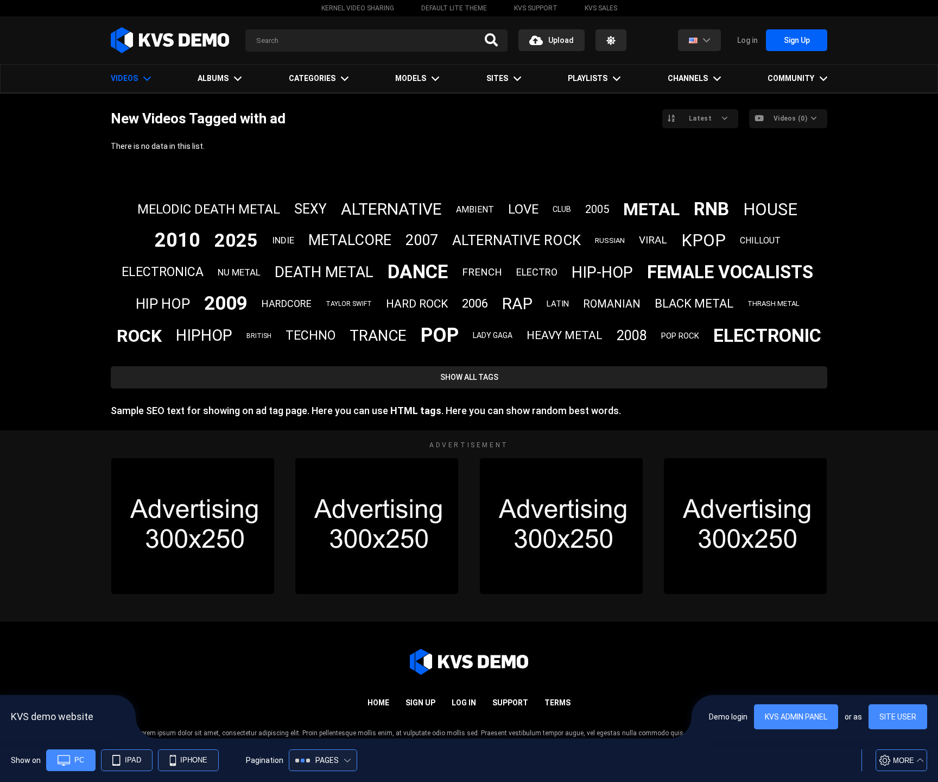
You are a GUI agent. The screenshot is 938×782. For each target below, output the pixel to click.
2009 (226, 303)
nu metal (239, 272)
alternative (391, 208)
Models (410, 78)
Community (791, 78)
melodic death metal (208, 209)
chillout (760, 240)
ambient (475, 209)
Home (378, 702)
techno (310, 335)
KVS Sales (601, 8)
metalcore (349, 240)
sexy (310, 209)
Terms (557, 702)
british (258, 336)
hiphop (204, 335)
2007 (421, 240)
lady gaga (492, 335)
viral (653, 240)
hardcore (287, 303)
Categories (312, 78)
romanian (612, 303)
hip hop (163, 304)
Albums (213, 78)
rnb (711, 209)
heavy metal (565, 335)
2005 (597, 209)
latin (558, 304)
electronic (767, 335)
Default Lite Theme (454, 8)
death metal (324, 272)
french (482, 272)
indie (283, 240)
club (562, 209)
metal (651, 209)
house (770, 209)
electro (536, 272)
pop (440, 335)
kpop (703, 240)
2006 (475, 303)
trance (378, 336)
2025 (236, 240)
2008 (632, 335)
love (523, 209)
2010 (177, 240)
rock (139, 336)
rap (517, 303)
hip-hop (602, 272)
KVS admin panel (796, 716)
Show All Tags (469, 377)
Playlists (587, 78)
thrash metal (773, 303)
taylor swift (349, 304)
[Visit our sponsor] (192, 526)
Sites (497, 78)
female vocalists (730, 272)
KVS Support (535, 8)
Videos (124, 78)
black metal (694, 303)
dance (418, 272)
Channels (688, 78)
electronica (163, 272)
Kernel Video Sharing (357, 8)
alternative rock (516, 240)
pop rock (680, 336)
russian (610, 240)
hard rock (417, 303)
